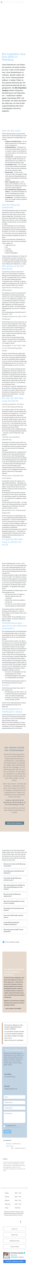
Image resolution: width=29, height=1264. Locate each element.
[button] (14, 865)
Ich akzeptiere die (13, 1126)
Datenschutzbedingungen (13, 1127)
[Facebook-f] (20, 1222)
